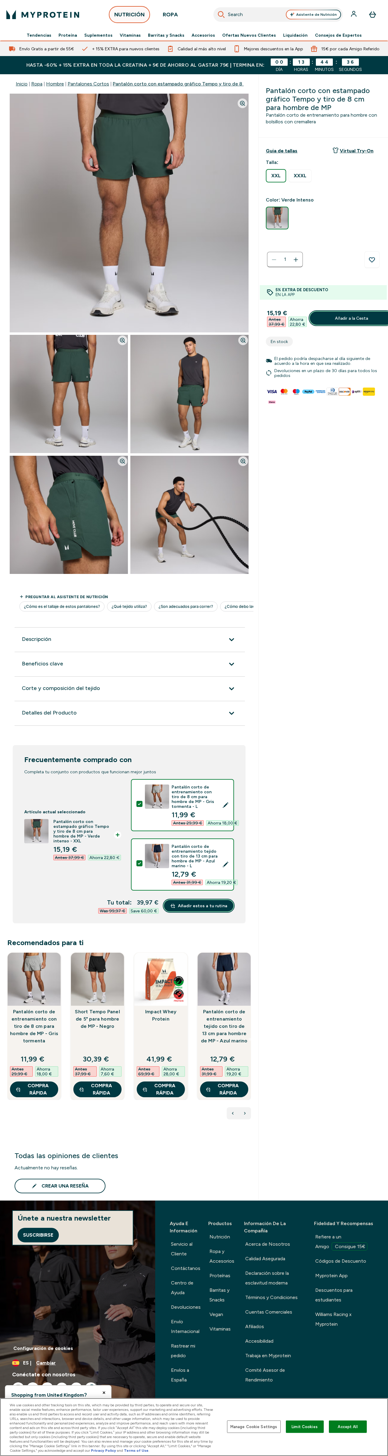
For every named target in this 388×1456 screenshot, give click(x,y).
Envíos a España (180, 1375)
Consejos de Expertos (338, 35)
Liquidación (295, 35)
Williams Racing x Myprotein (333, 1319)
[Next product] (245, 1113)
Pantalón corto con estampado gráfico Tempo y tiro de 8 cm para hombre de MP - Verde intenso (221, 83)
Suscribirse (38, 1235)
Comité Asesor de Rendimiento (265, 1375)
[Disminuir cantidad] (274, 259)
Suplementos (98, 35)
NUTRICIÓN (129, 15)
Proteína (68, 35)
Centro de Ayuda (182, 1287)
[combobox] (278, 14)
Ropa (36, 83)
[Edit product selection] (225, 805)
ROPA (170, 15)
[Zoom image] (242, 103)
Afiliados (254, 1326)
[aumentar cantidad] (296, 259)
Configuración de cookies (43, 1348)
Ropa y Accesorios (221, 1256)
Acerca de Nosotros (267, 1244)
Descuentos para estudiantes (334, 1295)
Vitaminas (130, 35)
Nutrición (219, 1236)
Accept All (347, 1426)
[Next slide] (250, 1039)
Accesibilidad (259, 1341)
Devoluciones (186, 1307)
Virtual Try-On (356, 150)
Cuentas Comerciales (268, 1311)
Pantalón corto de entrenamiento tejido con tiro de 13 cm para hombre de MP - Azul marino (224, 1026)
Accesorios (203, 35)
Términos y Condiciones (271, 1297)
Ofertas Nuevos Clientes (249, 35)
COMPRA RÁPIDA (38, 1089)
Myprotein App (331, 1275)
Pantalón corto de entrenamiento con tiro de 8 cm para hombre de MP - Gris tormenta (34, 1026)
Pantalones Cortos (88, 83)
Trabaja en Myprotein (268, 1355)
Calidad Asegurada (265, 1258)
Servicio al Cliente (181, 1248)
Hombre (55, 83)
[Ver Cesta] (372, 14)
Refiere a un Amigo (340, 1241)
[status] (285, 259)
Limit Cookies (305, 1426)
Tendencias (39, 35)
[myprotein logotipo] (42, 14)
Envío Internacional (185, 1326)
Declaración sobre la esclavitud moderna (267, 1278)
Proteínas (219, 1275)
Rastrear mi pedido (183, 1350)
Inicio (22, 83)
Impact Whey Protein (160, 1015)
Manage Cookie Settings (253, 1426)
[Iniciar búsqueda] (221, 14)
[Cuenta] (354, 14)
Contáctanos (185, 1268)
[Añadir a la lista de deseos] (372, 259)
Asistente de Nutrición (316, 14)
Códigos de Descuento (340, 1261)
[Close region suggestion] (104, 1393)
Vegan (216, 1314)
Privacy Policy (103, 1450)
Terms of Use (136, 1450)
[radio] (276, 175)
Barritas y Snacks (166, 35)
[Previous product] (233, 1113)
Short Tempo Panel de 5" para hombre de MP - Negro (97, 1019)
